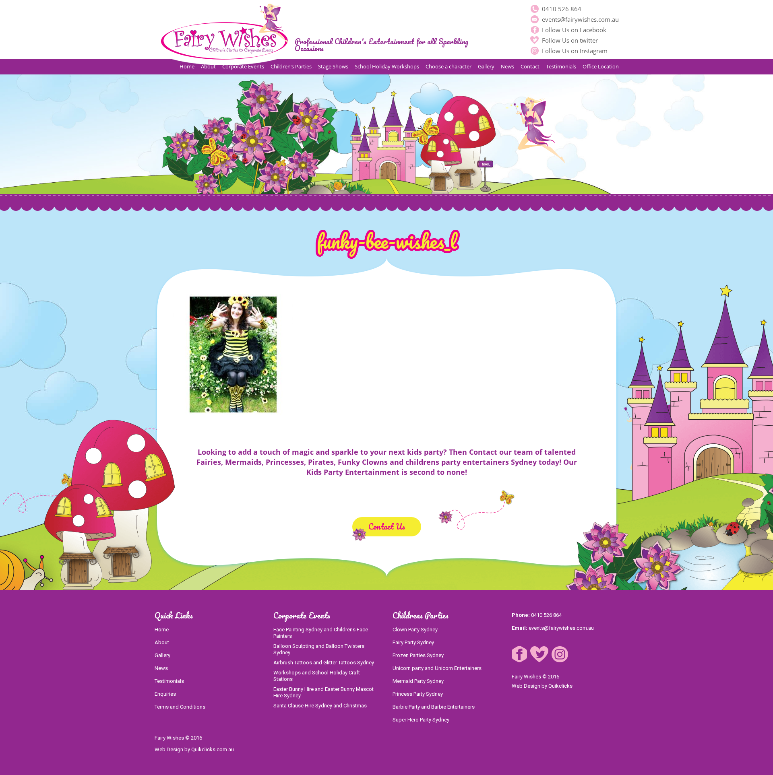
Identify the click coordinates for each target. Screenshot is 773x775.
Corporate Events (243, 66)
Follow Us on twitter (569, 40)
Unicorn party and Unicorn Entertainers (437, 668)
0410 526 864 (560, 9)
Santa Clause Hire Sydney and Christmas (320, 706)
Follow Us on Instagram (574, 51)
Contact (530, 66)
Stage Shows (333, 66)
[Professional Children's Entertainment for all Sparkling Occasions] (224, 32)
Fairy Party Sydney (413, 642)
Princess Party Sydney (418, 694)
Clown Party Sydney (415, 630)
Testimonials (561, 66)
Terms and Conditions (180, 707)
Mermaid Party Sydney (418, 681)
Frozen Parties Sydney (418, 655)
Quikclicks (560, 686)
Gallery (486, 66)
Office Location (601, 66)
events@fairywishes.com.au (579, 19)
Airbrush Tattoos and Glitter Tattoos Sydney (323, 663)
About (208, 66)
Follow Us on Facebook (573, 30)
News (507, 66)
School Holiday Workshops (387, 66)
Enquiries (165, 694)
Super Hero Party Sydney (421, 720)
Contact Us (386, 526)
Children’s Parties (291, 66)
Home (187, 66)
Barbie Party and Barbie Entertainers (434, 707)
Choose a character (448, 66)
